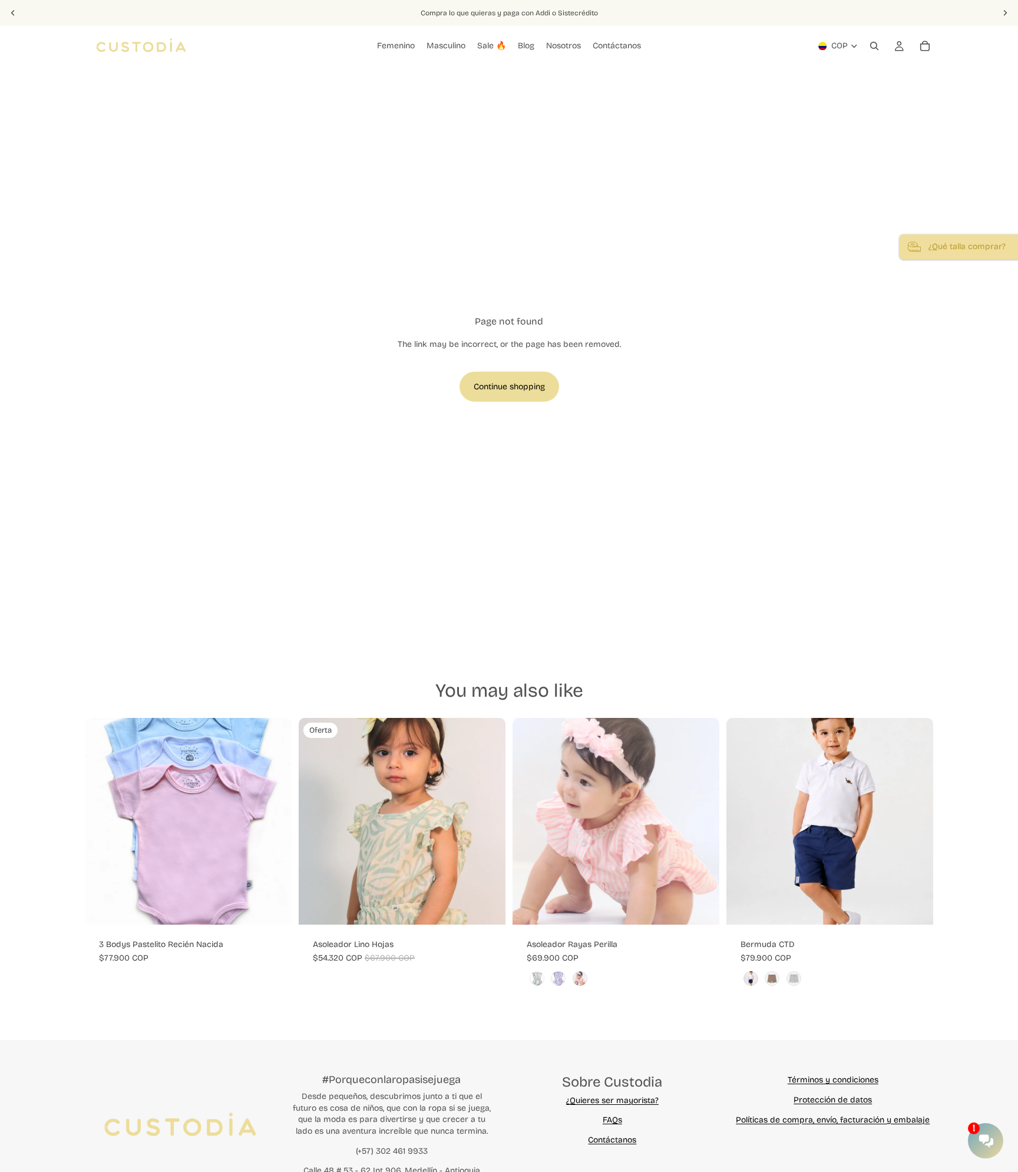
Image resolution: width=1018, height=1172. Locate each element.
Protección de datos (833, 1100)
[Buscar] (874, 46)
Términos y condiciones (833, 1080)
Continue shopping (509, 387)
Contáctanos (612, 1140)
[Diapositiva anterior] (13, 13)
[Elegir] (273, 906)
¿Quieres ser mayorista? (612, 1100)
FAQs (612, 1120)
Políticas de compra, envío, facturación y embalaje (833, 1120)
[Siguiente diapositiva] (1005, 13)
